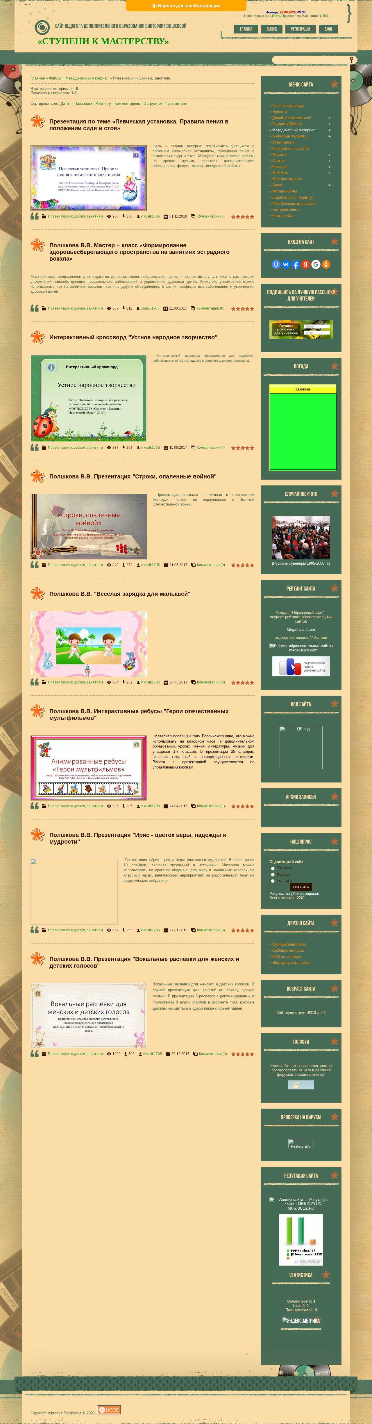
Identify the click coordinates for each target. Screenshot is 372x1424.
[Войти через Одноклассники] (326, 264)
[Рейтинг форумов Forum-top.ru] (301, 1088)
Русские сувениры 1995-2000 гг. (301, 563)
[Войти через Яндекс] (305, 264)
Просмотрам (176, 103)
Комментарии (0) (211, 216)
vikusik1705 (150, 216)
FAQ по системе (286, 956)
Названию (83, 103)
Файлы (55, 78)
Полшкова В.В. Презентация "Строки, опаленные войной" (133, 476)
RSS (325, 15)
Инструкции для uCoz (291, 962)
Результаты (279, 893)
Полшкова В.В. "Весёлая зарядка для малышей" (119, 594)
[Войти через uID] (276, 264)
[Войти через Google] (316, 264)
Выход (272, 29)
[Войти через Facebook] (295, 264)
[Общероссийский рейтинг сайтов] (301, 675)
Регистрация (300, 29)
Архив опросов (306, 893)
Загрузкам (153, 103)
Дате (64, 103)
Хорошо (283, 874)
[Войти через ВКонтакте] (286, 264)
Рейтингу (103, 103)
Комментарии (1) (211, 806)
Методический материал (87, 78)
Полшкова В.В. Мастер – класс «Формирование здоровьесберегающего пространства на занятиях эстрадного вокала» (139, 252)
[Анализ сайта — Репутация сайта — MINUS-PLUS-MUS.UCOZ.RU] (301, 1208)
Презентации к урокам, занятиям (75, 216)
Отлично (284, 868)
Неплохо (284, 881)
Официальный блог (289, 944)
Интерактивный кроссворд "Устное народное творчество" (133, 337)
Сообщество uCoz (288, 950)
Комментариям (128, 103)
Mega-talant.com (301, 629)
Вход (328, 29)
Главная (246, 29)
